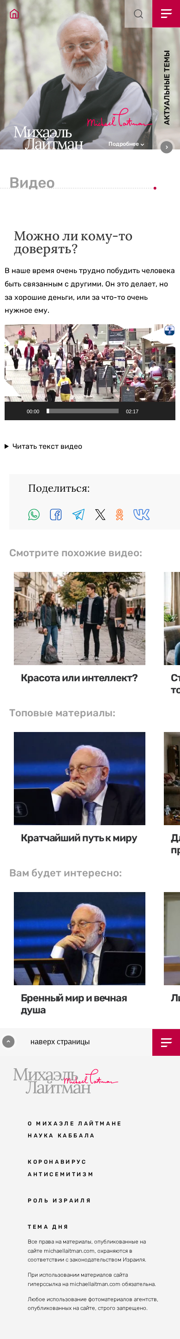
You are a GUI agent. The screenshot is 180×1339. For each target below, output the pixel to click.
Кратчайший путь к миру (79, 838)
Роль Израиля (59, 1200)
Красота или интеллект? (79, 678)
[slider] (83, 411)
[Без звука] (148, 411)
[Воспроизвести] (16, 411)
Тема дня (48, 1227)
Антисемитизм (61, 1174)
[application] (90, 372)
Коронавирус (57, 1162)
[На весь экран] (163, 411)
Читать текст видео (47, 446)
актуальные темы (166, 87)
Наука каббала (62, 1135)
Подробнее (124, 144)
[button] (144, 143)
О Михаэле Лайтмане (75, 1123)
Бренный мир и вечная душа (74, 1004)
